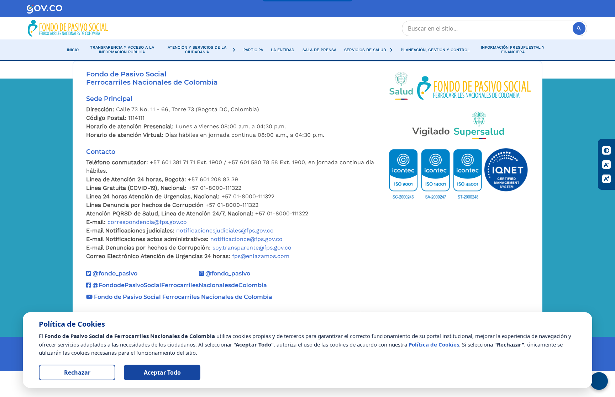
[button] (200, 49)
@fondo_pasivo (114, 273)
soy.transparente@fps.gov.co (251, 247)
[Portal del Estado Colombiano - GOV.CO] (44, 9)
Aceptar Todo (162, 372)
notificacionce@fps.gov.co (246, 239)
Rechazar (77, 372)
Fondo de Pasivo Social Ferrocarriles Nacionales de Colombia (182, 297)
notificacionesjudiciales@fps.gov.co (225, 230)
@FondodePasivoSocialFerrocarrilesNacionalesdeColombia (179, 285)
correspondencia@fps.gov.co (147, 222)
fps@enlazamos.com (260, 256)
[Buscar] (579, 28)
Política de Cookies (434, 344)
